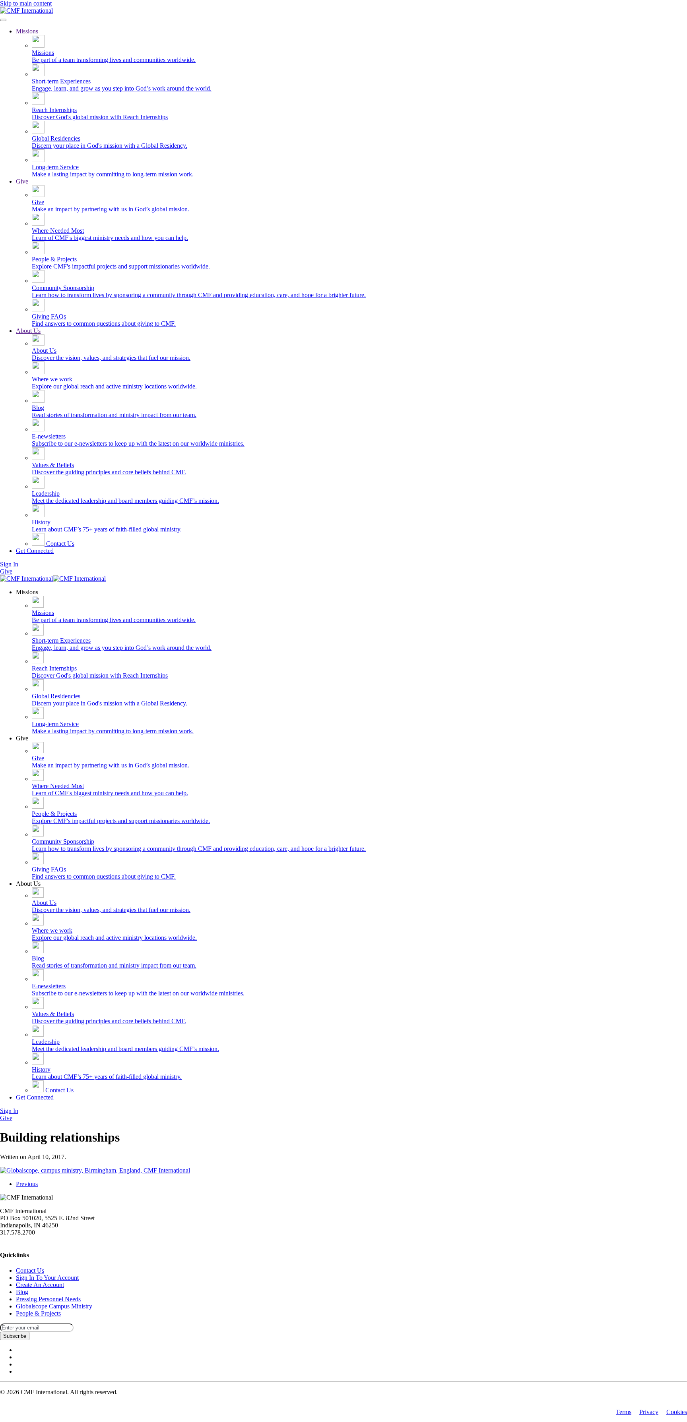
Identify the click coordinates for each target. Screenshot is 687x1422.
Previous (27, 1183)
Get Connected (35, 550)
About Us (28, 330)
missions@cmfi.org (24, 1239)
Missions (27, 31)
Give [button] (22, 738)
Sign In (9, 564)
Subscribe (14, 1336)
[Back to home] (26, 10)
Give (22, 181)
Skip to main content (26, 3)
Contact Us (59, 543)
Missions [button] (27, 592)
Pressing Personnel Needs (48, 1299)
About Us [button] (28, 883)
